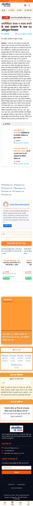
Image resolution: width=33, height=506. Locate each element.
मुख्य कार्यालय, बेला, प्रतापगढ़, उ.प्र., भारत (14, 453)
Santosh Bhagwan (19, 205)
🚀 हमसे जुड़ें (17, 350)
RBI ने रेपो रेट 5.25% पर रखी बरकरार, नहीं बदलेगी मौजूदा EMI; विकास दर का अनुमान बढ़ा (15, 337)
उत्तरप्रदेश (6, 34)
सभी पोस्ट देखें (7, 225)
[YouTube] (12, 358)
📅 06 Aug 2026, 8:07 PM (9, 273)
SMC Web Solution (22, 497)
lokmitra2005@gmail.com (11, 448)
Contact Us (11, 484)
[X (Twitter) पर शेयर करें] (18, 191)
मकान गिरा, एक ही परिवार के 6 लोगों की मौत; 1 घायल (12, 263)
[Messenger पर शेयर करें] (19, 188)
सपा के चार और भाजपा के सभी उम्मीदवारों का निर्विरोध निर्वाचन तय (22, 153)
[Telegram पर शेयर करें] (19, 185)
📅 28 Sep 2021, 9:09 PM (21, 143)
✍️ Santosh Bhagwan (8, 276)
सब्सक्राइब (16, 472)
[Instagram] (28, 358)
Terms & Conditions (16, 488)
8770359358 (16, 499)
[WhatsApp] (5, 358)
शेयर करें (7, 278)
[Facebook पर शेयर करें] (6, 188)
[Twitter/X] (16, 365)
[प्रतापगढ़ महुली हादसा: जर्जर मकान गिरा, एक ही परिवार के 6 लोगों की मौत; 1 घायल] (11, 253)
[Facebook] (20, 358)
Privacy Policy (21, 484)
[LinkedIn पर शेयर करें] (6, 195)
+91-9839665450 (9, 450)
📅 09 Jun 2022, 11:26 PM (21, 163)
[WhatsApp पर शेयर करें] (7, 185)
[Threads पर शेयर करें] (6, 191)
